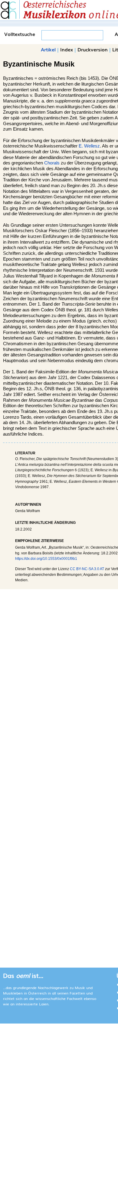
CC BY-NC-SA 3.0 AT (87, 569)
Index (66, 49)
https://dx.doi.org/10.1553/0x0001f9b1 (46, 559)
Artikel (48, 49)
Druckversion (92, 49)
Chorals (52, 163)
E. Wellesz (89, 146)
